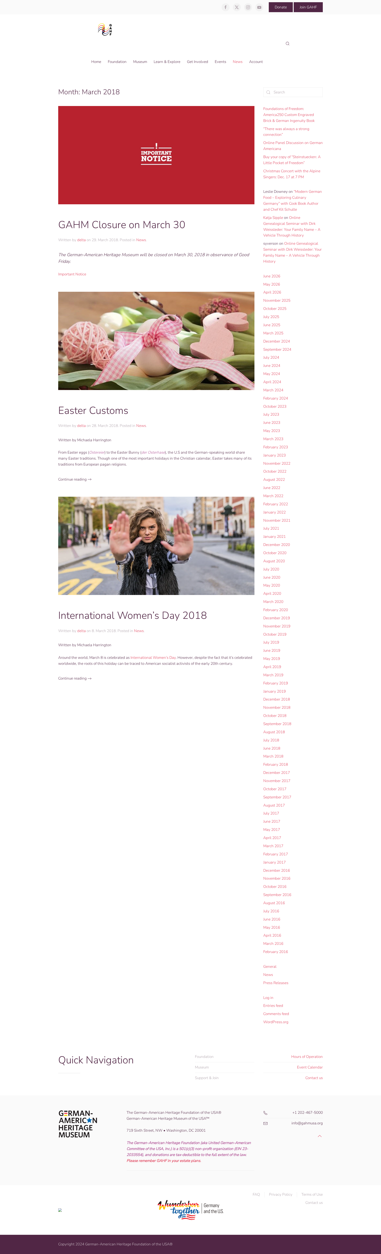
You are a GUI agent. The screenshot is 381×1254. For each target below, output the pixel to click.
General (269, 966)
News (141, 239)
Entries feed (273, 1005)
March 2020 (273, 601)
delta (81, 239)
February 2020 (275, 609)
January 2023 (274, 455)
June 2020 (271, 577)
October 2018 (274, 715)
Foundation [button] (117, 61)
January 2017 (274, 862)
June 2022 (271, 487)
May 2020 (271, 585)
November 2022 (276, 463)
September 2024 (277, 349)
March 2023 (273, 438)
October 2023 (274, 406)
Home (96, 61)
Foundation (204, 1056)
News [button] (238, 61)
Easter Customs (93, 410)
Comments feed (276, 1013)
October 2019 (274, 634)
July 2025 (271, 316)
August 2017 (274, 805)
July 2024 (271, 357)
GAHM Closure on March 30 (121, 225)
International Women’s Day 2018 (132, 615)
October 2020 (274, 552)
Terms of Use (312, 1194)
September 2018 (277, 723)
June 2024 (271, 365)
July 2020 (271, 569)
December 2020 (276, 544)
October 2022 (274, 471)
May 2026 (271, 284)
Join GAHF (308, 7)
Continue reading (72, 479)
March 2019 (273, 675)
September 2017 (277, 797)
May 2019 (271, 658)
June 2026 (271, 276)
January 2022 (274, 512)
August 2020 (274, 561)
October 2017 (274, 789)
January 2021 (274, 536)
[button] (288, 44)
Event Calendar (310, 1067)
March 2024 (273, 390)
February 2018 (275, 764)
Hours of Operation (307, 1056)
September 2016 (277, 894)
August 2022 (274, 479)
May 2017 (271, 829)
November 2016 (276, 878)
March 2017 (273, 846)
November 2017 (276, 780)
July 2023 (271, 414)
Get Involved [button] (197, 61)
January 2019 (274, 691)
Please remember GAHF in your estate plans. (164, 1160)
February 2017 (275, 854)
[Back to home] (106, 29)
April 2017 (272, 837)
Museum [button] (140, 61)
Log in (268, 997)
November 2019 (276, 626)
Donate (281, 7)
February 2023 (275, 447)
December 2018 (276, 699)
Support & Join (207, 1077)
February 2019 (275, 683)
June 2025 (271, 325)
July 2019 (271, 642)
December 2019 (276, 618)
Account (256, 61)
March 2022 (273, 495)
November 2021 (276, 520)
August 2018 (274, 732)
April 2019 (272, 666)
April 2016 (272, 935)
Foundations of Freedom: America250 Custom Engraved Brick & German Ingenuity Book (289, 114)
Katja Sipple (273, 217)
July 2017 (271, 813)
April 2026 (272, 292)
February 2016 (275, 951)
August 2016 (274, 902)
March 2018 (273, 756)
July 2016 (271, 911)
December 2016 (276, 870)
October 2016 (274, 886)
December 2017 (276, 772)
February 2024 (275, 398)
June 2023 (271, 422)
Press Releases (275, 982)
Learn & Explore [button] (167, 61)
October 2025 (274, 308)
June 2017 (271, 821)
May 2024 (271, 373)
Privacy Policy (280, 1194)
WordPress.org (275, 1022)
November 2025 (276, 300)
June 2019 (271, 650)
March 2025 (273, 333)
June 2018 (271, 748)
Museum (202, 1067)
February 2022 (275, 504)
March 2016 (273, 943)
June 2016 (271, 919)
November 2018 (276, 707)
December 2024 (276, 341)
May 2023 (271, 430)
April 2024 (272, 382)
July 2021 (271, 528)
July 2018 (271, 740)
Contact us (314, 1077)
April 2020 (272, 593)
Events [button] (220, 61)
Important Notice (72, 274)
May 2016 (271, 927)
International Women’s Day (153, 657)
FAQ (256, 1194)
